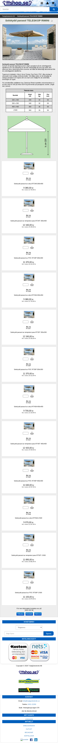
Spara (48, 633)
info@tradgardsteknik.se (31, 701)
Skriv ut (38, 614)
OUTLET (29, 729)
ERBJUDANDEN (29, 726)
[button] (47, 3)
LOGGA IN (29, 719)
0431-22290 (32, 704)
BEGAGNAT (29, 732)
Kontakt (29, 614)
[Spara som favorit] (52, 21)
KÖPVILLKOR (29, 736)
